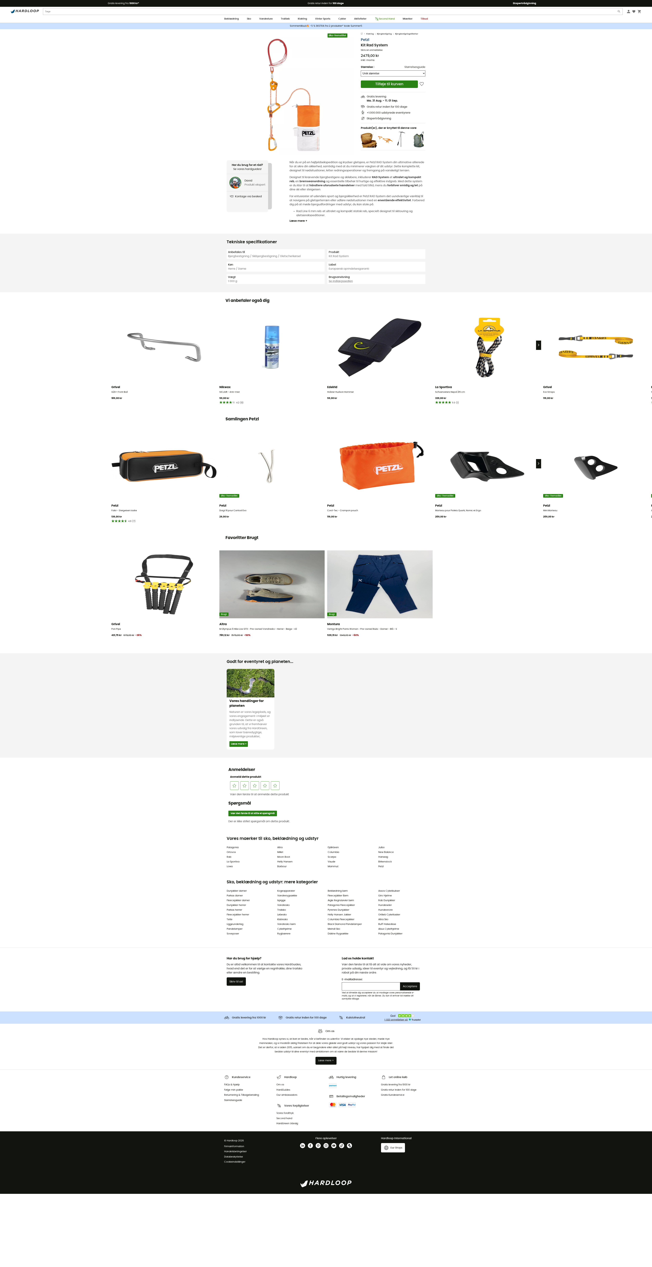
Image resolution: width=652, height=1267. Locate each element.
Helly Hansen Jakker (339, 915)
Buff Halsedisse (387, 924)
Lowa (230, 866)
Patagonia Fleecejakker (341, 905)
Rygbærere (284, 934)
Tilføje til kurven (389, 84)
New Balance (386, 852)
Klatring (302, 19)
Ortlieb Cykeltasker (389, 915)
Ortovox (231, 852)
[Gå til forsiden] (363, 34)
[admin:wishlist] (422, 84)
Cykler (342, 19)
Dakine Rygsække (338, 934)
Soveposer (233, 934)
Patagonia (233, 847)
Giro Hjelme (385, 896)
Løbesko (282, 915)
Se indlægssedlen (341, 281)
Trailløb (285, 19)
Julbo (381, 847)
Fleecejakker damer (238, 900)
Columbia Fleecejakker (341, 919)
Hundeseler (385, 905)
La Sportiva (233, 862)
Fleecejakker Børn (338, 896)
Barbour (282, 866)
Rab (229, 857)
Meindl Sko (334, 929)
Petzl (365, 40)
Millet (280, 852)
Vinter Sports (322, 19)
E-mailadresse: (352, 979)
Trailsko (281, 910)
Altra (280, 847)
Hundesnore (385, 910)
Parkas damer (235, 896)
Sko (249, 19)
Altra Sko (383, 919)
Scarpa (332, 857)
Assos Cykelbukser (389, 891)
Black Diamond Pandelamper (345, 924)
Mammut (333, 866)
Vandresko (283, 905)
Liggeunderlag (235, 924)
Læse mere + (298, 221)
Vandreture (266, 19)
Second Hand (387, 19)
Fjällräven (333, 847)
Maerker (407, 19)
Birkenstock (385, 862)
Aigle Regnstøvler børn (341, 900)
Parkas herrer (234, 910)
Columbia (333, 852)
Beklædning (231, 19)
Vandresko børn (286, 924)
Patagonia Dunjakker (390, 934)
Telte (229, 919)
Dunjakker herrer (236, 905)
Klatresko (282, 919)
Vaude (331, 862)
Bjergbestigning (384, 34)
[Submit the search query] (619, 12)
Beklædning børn (338, 891)
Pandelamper (234, 929)
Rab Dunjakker (386, 900)
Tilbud (424, 19)
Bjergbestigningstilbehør (406, 34)
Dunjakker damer (237, 891)
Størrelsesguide (414, 67)
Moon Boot (283, 857)
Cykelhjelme (284, 929)
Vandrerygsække (287, 896)
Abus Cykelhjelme (388, 929)
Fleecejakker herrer (238, 915)
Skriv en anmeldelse (372, 50)
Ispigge (281, 900)
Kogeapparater (286, 891)
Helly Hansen (285, 862)
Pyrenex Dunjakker (338, 910)
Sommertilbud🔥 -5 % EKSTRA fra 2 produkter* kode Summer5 (326, 26)
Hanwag (383, 857)
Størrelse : (367, 67)
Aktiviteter (360, 19)
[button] (293, 94)
